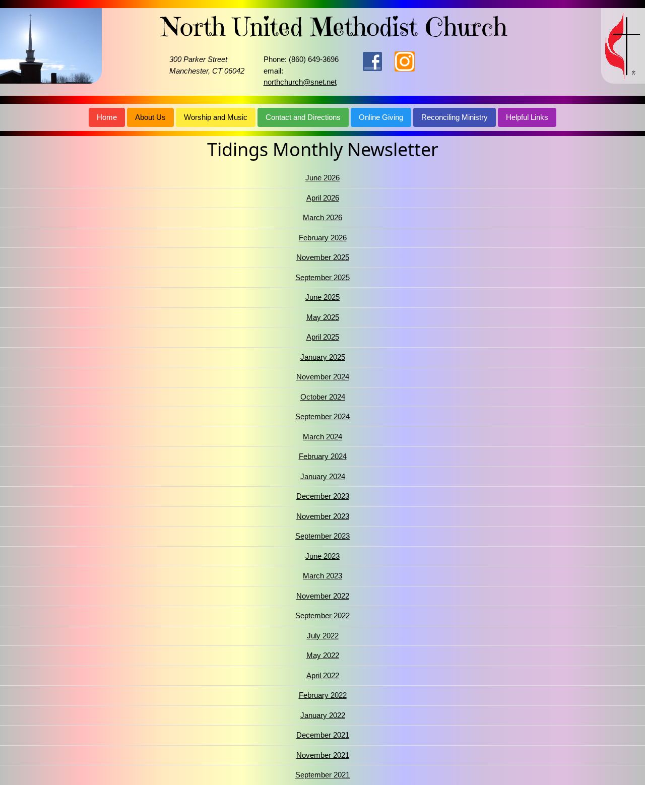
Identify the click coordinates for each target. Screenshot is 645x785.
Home (107, 117)
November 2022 (322, 596)
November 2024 (322, 376)
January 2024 (322, 476)
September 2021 (322, 774)
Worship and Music (215, 117)
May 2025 (322, 317)
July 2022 (323, 635)
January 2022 (322, 715)
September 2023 (322, 536)
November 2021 (322, 755)
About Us (150, 117)
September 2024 (322, 416)
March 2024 (322, 436)
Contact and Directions (303, 117)
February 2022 (323, 695)
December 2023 (322, 496)
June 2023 (322, 556)
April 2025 (322, 337)
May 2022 (322, 655)
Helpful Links (527, 117)
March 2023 (322, 575)
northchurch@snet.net (300, 82)
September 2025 (322, 277)
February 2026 (323, 237)
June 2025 (322, 297)
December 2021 (322, 735)
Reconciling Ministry (454, 117)
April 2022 (322, 675)
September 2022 (322, 615)
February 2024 (323, 456)
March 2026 (322, 217)
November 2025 (322, 257)
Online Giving (381, 117)
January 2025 (322, 357)
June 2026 (322, 177)
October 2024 (322, 396)
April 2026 (322, 197)
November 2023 (322, 516)
